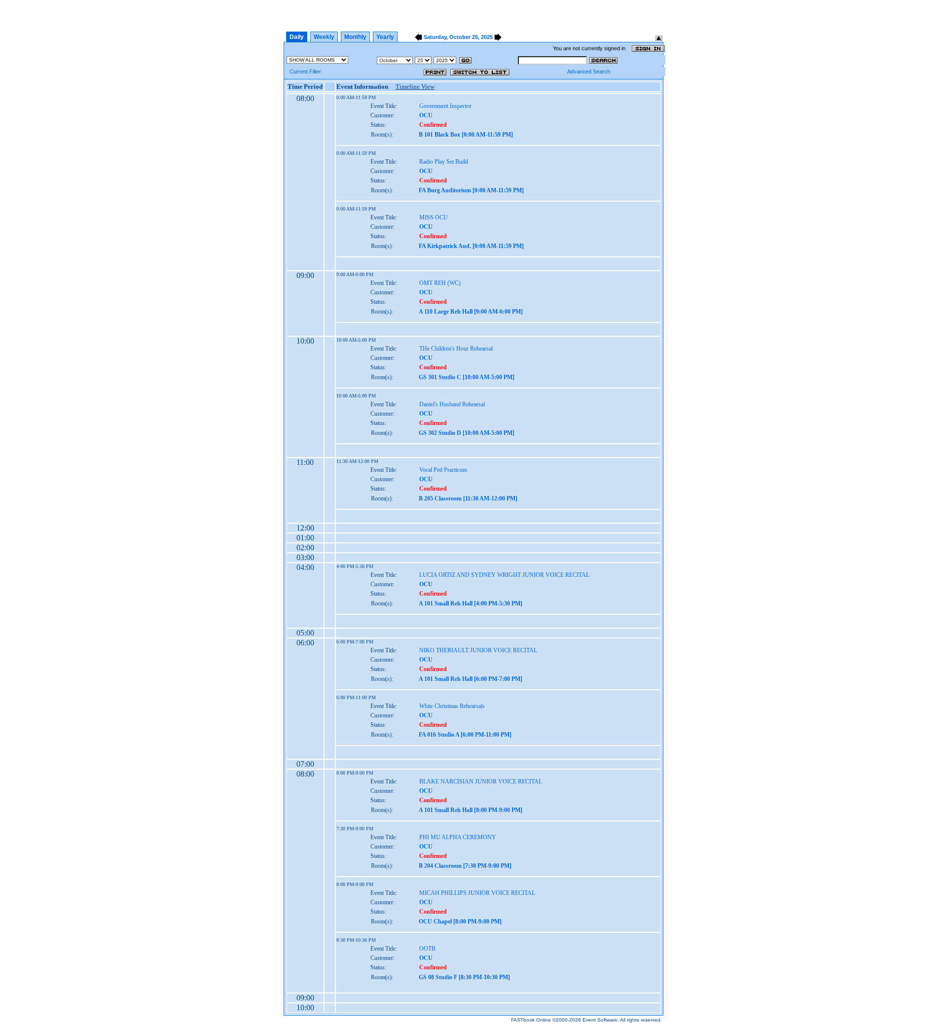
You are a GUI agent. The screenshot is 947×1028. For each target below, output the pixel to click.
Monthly (355, 37)
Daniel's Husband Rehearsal (452, 404)
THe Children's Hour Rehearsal (456, 348)
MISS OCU (433, 217)
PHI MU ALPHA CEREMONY (457, 837)
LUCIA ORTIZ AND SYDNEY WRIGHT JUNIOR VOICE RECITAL (504, 574)
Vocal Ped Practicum (443, 469)
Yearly (385, 37)
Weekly (324, 37)
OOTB (427, 948)
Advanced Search (588, 71)
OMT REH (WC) (440, 283)
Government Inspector (445, 106)
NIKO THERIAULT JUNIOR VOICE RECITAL (478, 650)
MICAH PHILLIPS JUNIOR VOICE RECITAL (477, 892)
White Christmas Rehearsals (452, 706)
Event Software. (601, 1020)
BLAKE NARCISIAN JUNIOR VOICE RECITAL (480, 781)
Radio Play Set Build (443, 161)
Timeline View (415, 86)
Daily (297, 37)
